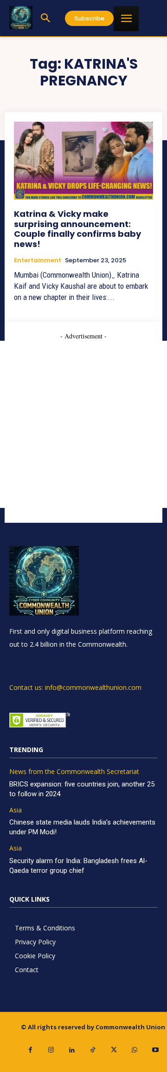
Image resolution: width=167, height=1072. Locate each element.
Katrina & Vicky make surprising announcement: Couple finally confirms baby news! (77, 229)
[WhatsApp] (135, 1050)
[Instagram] (51, 1050)
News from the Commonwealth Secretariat (74, 772)
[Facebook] (30, 1050)
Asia (15, 810)
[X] (114, 1050)
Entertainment (37, 260)
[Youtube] (156, 1050)
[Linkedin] (72, 1050)
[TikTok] (93, 1050)
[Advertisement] (83, 424)
